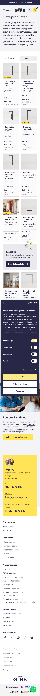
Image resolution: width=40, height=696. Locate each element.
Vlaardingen (8, 526)
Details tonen (28, 370)
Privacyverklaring (9, 670)
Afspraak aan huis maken (13, 577)
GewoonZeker (9, 585)
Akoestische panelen (11, 550)
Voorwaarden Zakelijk (10, 661)
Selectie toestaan (20, 384)
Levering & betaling (11, 588)
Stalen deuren (8, 557)
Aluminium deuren (10, 546)
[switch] (34, 347)
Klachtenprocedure (10, 649)
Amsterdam (8, 530)
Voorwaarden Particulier (11, 657)
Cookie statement (9, 666)
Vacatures (7, 625)
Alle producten (9, 542)
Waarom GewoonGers (12, 613)
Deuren (6, 554)
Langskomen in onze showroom (14, 429)
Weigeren (20, 391)
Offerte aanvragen (10, 573)
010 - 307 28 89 (13, 486)
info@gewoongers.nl (16, 497)
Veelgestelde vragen (11, 581)
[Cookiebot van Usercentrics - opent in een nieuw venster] (28, 303)
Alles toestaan (20, 377)
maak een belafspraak (24, 427)
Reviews (6, 617)
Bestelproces (8, 621)
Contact (6, 569)
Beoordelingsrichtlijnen (11, 653)
